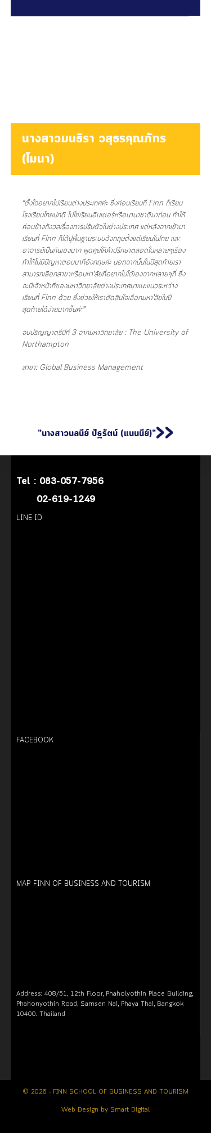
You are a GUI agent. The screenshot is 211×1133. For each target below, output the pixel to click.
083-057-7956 (71, 481)
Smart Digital (130, 1109)
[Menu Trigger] (196, 20)
